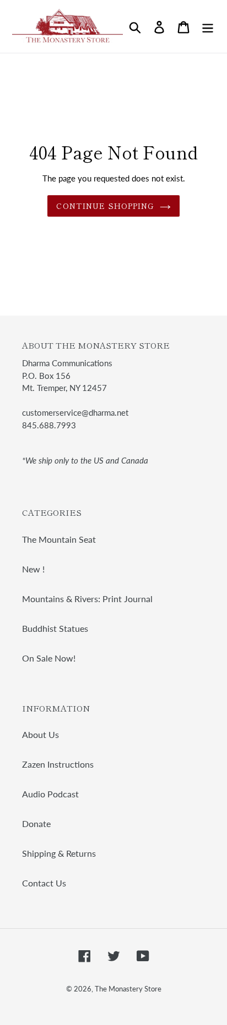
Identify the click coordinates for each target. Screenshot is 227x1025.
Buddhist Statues (55, 628)
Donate (36, 823)
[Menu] (208, 26)
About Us (40, 734)
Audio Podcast (50, 794)
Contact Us (44, 883)
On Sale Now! (48, 658)
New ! (33, 569)
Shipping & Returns (59, 853)
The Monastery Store (128, 988)
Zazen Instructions (58, 764)
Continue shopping (105, 205)
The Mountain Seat (59, 539)
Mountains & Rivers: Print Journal (87, 598)
